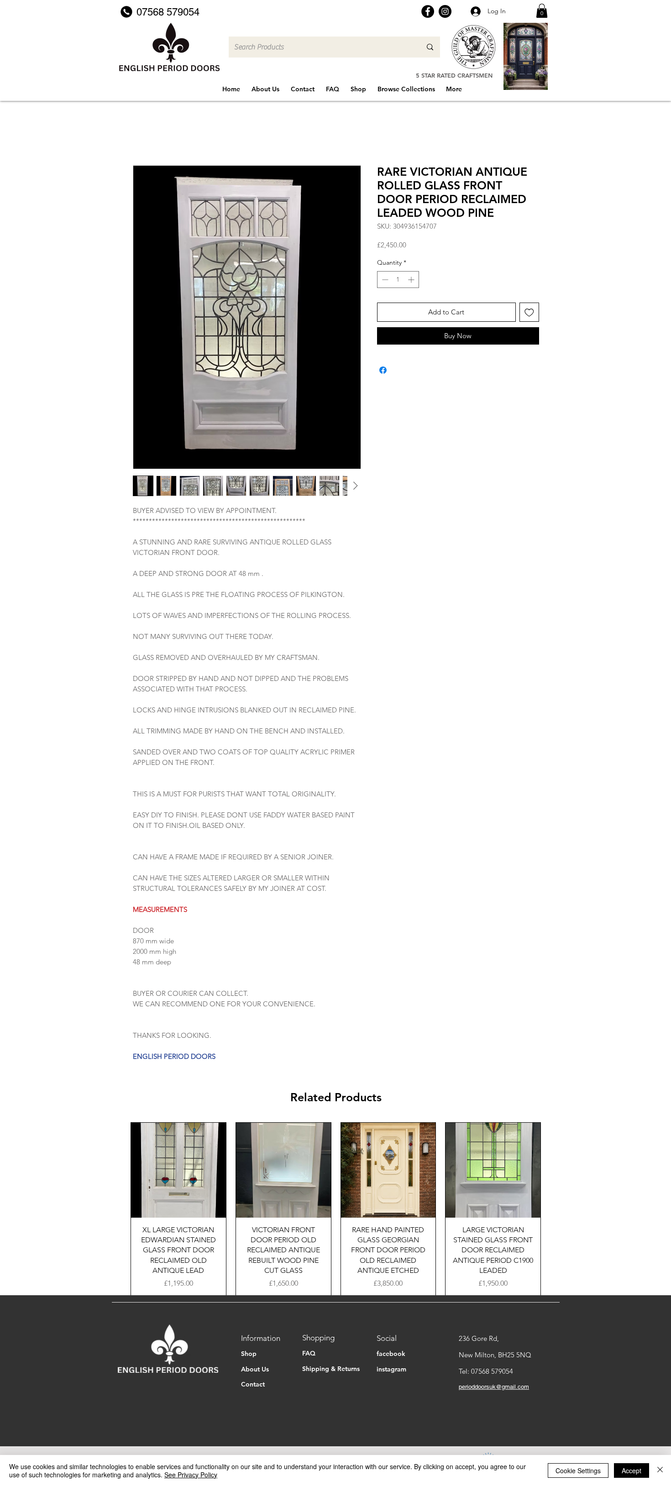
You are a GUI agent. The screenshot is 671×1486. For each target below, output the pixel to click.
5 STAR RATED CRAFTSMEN (454, 75)
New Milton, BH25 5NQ (495, 1354)
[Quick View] (178, 1170)
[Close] (660, 1470)
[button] (542, 11)
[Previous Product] (117, 1208)
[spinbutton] (398, 280)
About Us (255, 1369)
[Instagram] (445, 11)
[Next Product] (554, 1208)
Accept (631, 1470)
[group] (336, 1209)
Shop (249, 1354)
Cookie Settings (578, 1470)
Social (387, 1338)
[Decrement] (384, 280)
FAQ (308, 1353)
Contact (253, 1384)
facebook (391, 1354)
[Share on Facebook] (382, 370)
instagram (391, 1369)
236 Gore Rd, (479, 1338)
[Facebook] (427, 11)
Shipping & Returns (331, 1369)
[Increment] (412, 280)
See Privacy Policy (190, 1474)
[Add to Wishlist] (529, 312)
